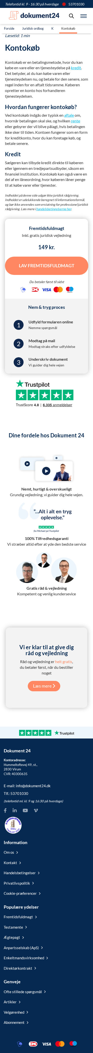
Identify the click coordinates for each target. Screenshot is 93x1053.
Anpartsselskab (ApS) (21, 947)
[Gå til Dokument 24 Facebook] (5, 810)
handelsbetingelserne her (53, 209)
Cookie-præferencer (20, 893)
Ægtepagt (12, 937)
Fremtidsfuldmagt (18, 917)
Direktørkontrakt (18, 968)
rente (75, 120)
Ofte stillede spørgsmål (23, 991)
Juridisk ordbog (33, 28)
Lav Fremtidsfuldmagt (46, 265)
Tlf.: (16, 793)
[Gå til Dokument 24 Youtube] (25, 810)
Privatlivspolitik (17, 883)
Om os (9, 852)
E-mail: (27, 786)
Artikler (10, 1002)
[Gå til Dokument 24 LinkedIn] (15, 810)
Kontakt (10, 862)
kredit (76, 67)
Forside (9, 28)
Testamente (13, 927)
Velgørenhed (14, 1012)
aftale (69, 115)
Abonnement (14, 1022)
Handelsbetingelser (20, 873)
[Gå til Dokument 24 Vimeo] (36, 810)
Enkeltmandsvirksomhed (24, 958)
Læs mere (42, 686)
